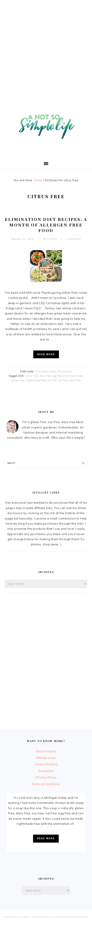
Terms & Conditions (46, 784)
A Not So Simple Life (46, 124)
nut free (51, 380)
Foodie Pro (40, 917)
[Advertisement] (46, 46)
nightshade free (35, 380)
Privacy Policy (46, 777)
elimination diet (73, 375)
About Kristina (46, 751)
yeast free (75, 380)
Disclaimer (46, 771)
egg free (57, 375)
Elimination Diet (46, 371)
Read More (46, 354)
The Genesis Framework (70, 917)
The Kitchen (64, 371)
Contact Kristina (46, 764)
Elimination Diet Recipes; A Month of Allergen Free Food (46, 224)
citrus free (32, 375)
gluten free (18, 380)
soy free (62, 380)
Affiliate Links (46, 758)
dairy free (45, 375)
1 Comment (73, 238)
